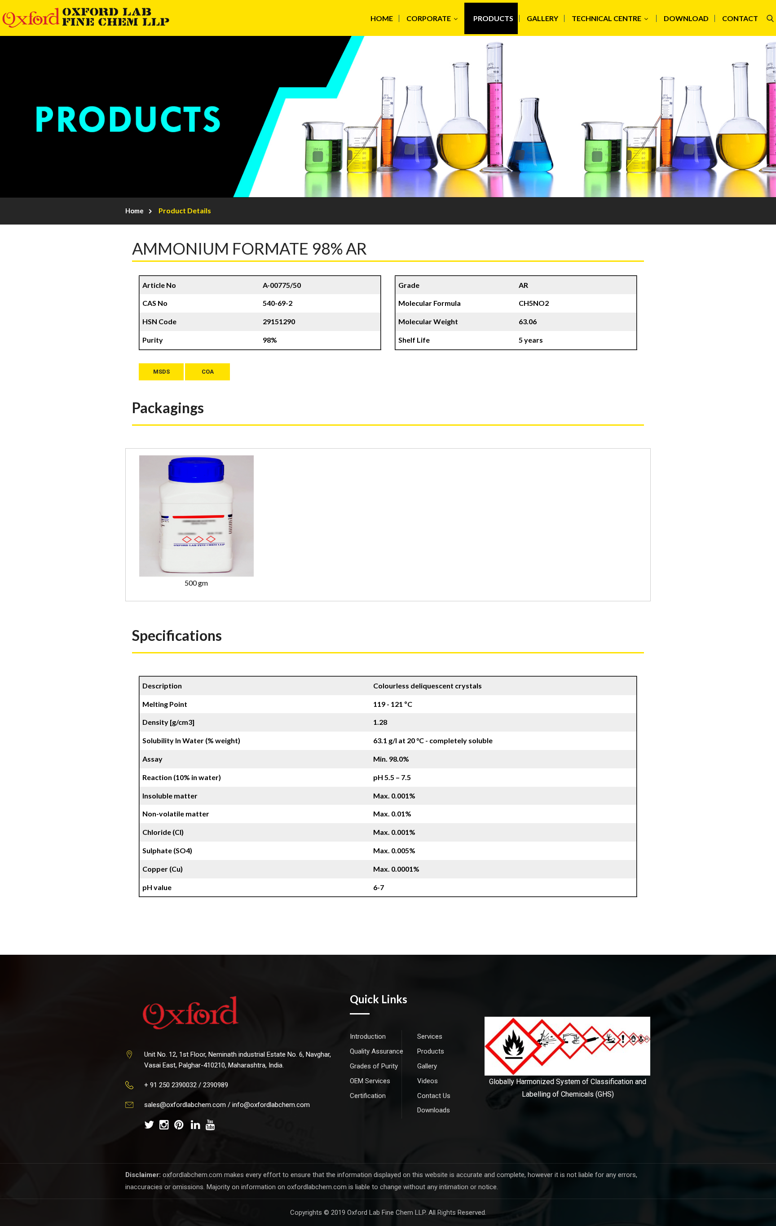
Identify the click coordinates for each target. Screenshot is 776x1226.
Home (134, 211)
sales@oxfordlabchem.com (185, 1105)
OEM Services (370, 1081)
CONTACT (740, 18)
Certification (368, 1096)
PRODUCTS (493, 18)
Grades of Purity (374, 1066)
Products (430, 1051)
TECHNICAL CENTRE (606, 18)
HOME (381, 18)
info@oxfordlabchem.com (271, 1105)
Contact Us (433, 1096)
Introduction (368, 1036)
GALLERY (542, 18)
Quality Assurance (376, 1051)
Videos (427, 1081)
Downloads (433, 1110)
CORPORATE (428, 18)
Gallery (427, 1066)
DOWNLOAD (686, 18)
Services (429, 1036)
